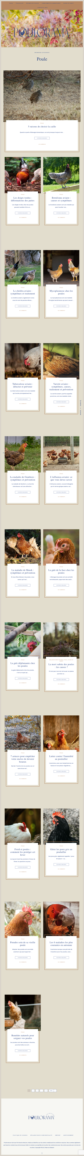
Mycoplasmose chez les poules (61, 292)
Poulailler (19, 3)
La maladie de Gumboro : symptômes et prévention (22, 478)
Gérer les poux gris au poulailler (61, 851)
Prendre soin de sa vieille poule (22, 944)
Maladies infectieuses (56, 659)
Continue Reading (42, 138)
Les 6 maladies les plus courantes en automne (61, 944)
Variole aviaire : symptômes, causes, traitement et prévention (61, 386)
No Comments (42, 144)
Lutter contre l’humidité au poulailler (61, 757)
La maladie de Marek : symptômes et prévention (22, 571)
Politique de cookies (20, 1135)
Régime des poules (32, 3)
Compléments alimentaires (51, 3)
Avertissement (68, 1135)
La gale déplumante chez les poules (22, 664)
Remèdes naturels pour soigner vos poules (22, 1037)
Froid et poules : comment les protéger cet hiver (22, 852)
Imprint (58, 1135)
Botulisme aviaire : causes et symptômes (61, 199)
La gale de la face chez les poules (61, 571)
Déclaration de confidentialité (41, 1135)
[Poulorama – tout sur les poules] (42, 28)
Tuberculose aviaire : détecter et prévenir (22, 385)
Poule (11, 3)
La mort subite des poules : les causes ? (61, 666)
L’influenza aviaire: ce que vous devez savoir (61, 478)
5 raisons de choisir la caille (42, 126)
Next (51, 1090)
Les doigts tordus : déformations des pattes (22, 199)
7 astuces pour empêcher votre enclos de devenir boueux (23, 759)
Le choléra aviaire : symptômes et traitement (22, 292)
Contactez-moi (42, 7)
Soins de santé (68, 3)
